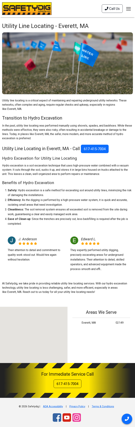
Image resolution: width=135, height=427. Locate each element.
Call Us (114, 9)
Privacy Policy (77, 406)
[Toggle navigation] (128, 8)
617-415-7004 (95, 149)
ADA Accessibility (53, 406)
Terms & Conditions (103, 406)
